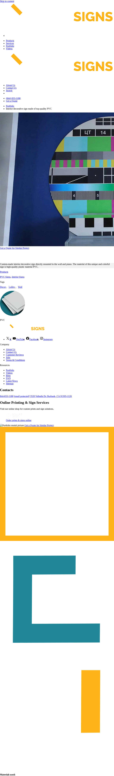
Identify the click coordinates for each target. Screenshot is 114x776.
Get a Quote (11, 101)
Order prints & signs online (18, 420)
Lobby (12, 287)
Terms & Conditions (15, 360)
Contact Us (11, 88)
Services (10, 43)
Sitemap (10, 383)
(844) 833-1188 (13, 98)
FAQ (8, 378)
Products (10, 40)
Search (9, 90)
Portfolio (10, 46)
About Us (10, 85)
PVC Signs (5, 277)
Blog (8, 375)
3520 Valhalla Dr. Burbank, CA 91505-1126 (51, 396)
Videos (9, 48)
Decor (3, 287)
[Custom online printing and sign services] (14, 417)
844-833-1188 (6, 396)
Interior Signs (18, 277)
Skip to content (7, 1)
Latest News (12, 381)
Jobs (8, 357)
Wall (20, 287)
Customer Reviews (15, 355)
